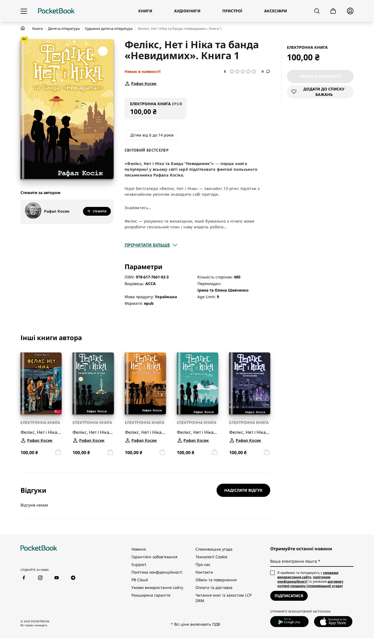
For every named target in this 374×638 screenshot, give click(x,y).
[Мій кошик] (333, 11)
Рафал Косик (57, 211)
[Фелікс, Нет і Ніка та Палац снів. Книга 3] (197, 383)
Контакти (204, 572)
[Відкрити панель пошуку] (317, 11)
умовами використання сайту (307, 574)
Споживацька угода (213, 549)
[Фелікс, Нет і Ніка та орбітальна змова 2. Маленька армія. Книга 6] (41, 383)
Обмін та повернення (216, 579)
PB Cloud (139, 579)
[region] (145, 395)
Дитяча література (64, 28)
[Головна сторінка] (56, 11)
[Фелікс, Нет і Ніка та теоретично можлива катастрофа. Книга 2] (249, 383)
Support (138, 564)
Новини (138, 549)
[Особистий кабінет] (350, 11)
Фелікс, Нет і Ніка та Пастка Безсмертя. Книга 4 (145, 432)
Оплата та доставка (213, 587)
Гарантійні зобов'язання (154, 556)
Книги (37, 28)
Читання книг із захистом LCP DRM (223, 598)
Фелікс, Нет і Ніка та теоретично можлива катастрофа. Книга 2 (249, 432)
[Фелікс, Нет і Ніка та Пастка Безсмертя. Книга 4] (145, 383)
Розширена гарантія (150, 595)
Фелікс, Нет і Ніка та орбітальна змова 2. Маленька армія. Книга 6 (41, 432)
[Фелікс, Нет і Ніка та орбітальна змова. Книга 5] (93, 383)
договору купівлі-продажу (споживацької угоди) (310, 583)
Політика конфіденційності (156, 572)
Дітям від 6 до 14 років (152, 135)
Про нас (203, 564)
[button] (241, 71)
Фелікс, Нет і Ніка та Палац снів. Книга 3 (197, 432)
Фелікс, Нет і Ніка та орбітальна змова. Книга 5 (93, 432)
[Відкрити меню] (24, 11)
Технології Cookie (211, 556)
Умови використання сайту (157, 587)
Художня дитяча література (109, 28)
